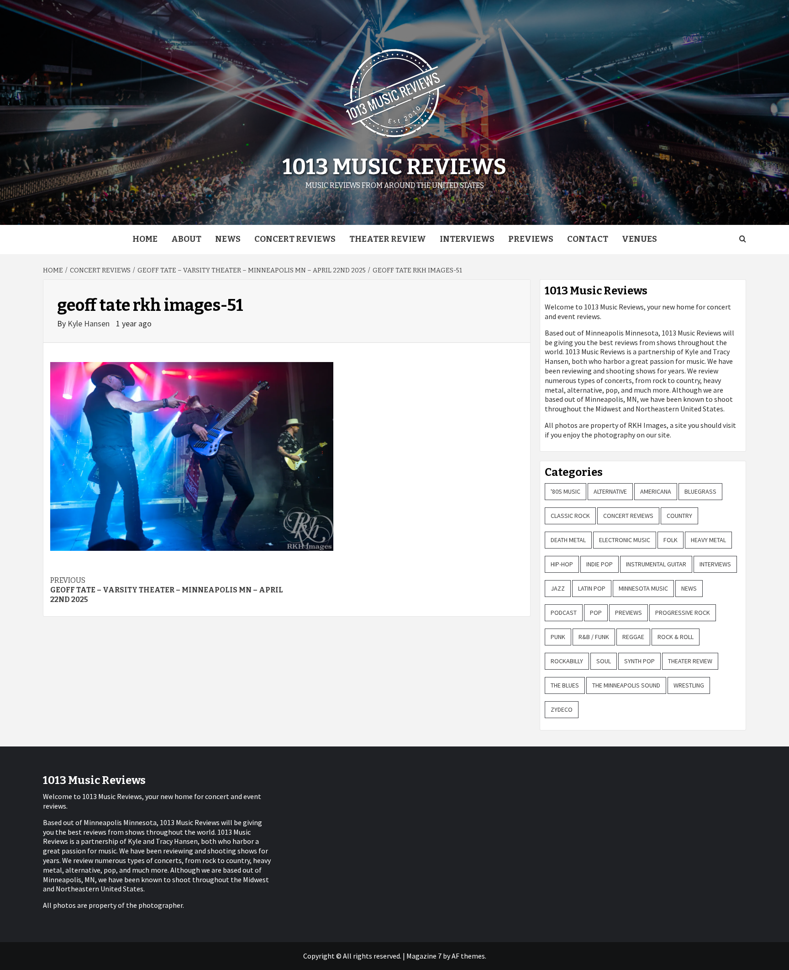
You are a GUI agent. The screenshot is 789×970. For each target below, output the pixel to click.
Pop (596, 612)
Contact (587, 239)
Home (145, 239)
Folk (670, 540)
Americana (655, 491)
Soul (603, 661)
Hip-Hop (562, 564)
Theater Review (387, 239)
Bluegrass (700, 491)
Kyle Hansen (89, 323)
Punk (558, 637)
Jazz (558, 588)
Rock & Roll (676, 637)
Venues (639, 239)
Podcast (564, 612)
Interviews (467, 239)
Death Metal (568, 540)
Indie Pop (599, 564)
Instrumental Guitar (656, 564)
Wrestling (688, 685)
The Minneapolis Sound (626, 685)
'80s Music (565, 491)
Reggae (633, 637)
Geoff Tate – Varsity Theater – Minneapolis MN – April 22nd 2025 (166, 590)
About (186, 239)
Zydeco (562, 709)
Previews (530, 239)
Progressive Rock (682, 612)
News (228, 239)
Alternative (610, 491)
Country (679, 516)
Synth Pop (639, 661)
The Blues (565, 685)
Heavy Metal (708, 540)
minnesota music (643, 588)
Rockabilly (567, 661)
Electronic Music (624, 540)
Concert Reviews (295, 239)
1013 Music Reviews (394, 167)
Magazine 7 (424, 955)
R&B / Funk (594, 637)
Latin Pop (591, 588)
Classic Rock (570, 516)
